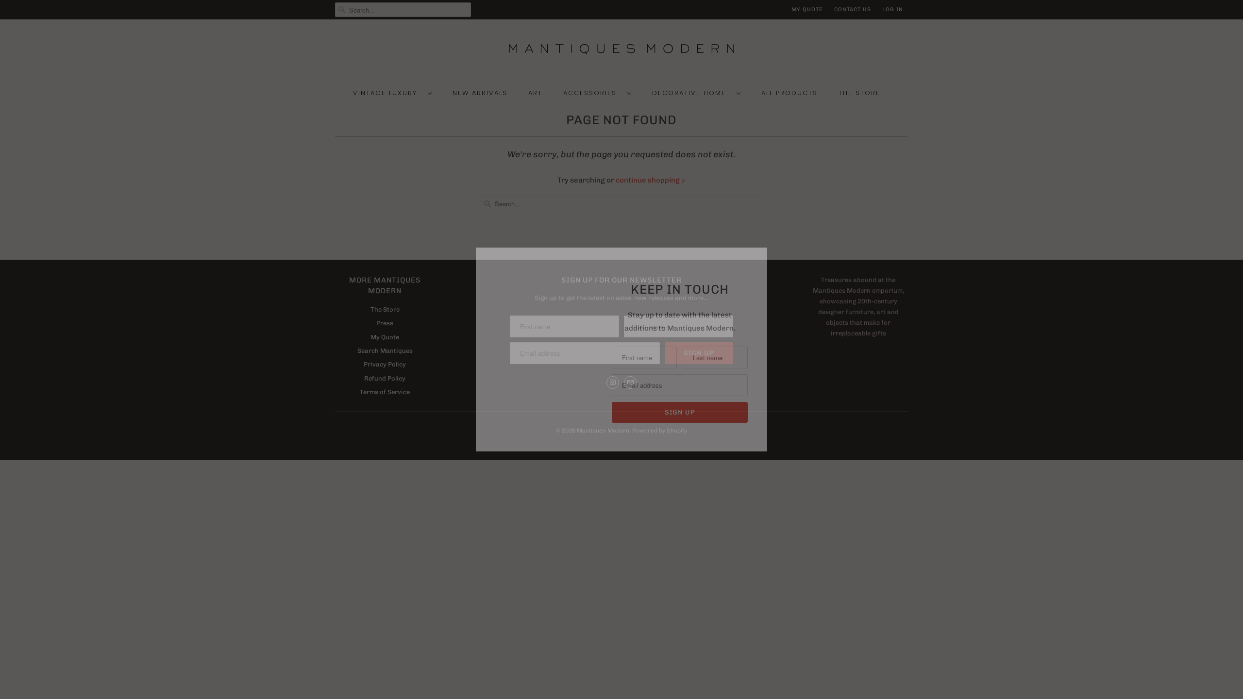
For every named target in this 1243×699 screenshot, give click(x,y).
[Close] (759, 256)
